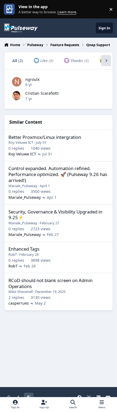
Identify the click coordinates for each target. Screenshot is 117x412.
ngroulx (32, 79)
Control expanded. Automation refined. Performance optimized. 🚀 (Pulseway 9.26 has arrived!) (57, 174)
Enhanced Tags (23, 249)
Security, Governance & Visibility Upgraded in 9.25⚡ (55, 215)
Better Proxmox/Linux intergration (44, 137)
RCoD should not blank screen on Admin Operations (50, 283)
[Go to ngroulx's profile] (16, 82)
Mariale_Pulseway (22, 185)
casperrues (18, 303)
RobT (12, 254)
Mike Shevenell (20, 291)
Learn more (10, 9)
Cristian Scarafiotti (42, 93)
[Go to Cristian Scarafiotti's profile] (16, 95)
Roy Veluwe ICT (20, 142)
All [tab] (17, 60)
